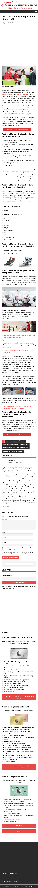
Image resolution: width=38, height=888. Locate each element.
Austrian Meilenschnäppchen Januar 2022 (15, 448)
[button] (36, 11)
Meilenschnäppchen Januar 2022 (12, 451)
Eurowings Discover (21, 94)
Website (4, 543)
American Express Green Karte (16, 776)
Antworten (7, 506)
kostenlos (16, 687)
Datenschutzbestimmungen (9, 881)
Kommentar (5, 519)
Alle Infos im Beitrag (9, 691)
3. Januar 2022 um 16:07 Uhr (15, 462)
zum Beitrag (19, 831)
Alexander (16, 23)
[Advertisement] (19, 45)
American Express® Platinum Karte (18, 637)
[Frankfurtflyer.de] (19, 8)
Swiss (10, 94)
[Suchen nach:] (19, 564)
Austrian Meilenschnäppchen (15, 441)
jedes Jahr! (15, 682)
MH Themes (30, 886)
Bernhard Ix (12, 460)
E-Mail (3, 537)
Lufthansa (5, 94)
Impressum (5, 878)
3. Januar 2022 (7, 23)
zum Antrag (19, 825)
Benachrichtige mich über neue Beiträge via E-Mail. (18, 553)
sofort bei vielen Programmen (16, 680)
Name (3, 532)
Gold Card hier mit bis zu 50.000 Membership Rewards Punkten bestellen (19, 767)
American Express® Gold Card (15, 707)
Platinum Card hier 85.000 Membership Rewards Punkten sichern (19, 697)
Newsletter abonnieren (19, 582)
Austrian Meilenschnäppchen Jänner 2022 (15, 444)
